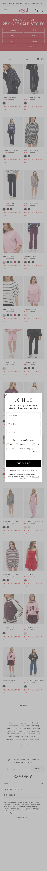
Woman (22, 444)
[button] (40, 396)
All (11, 444)
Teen (12, 449)
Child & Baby (24, 449)
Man (37, 444)
